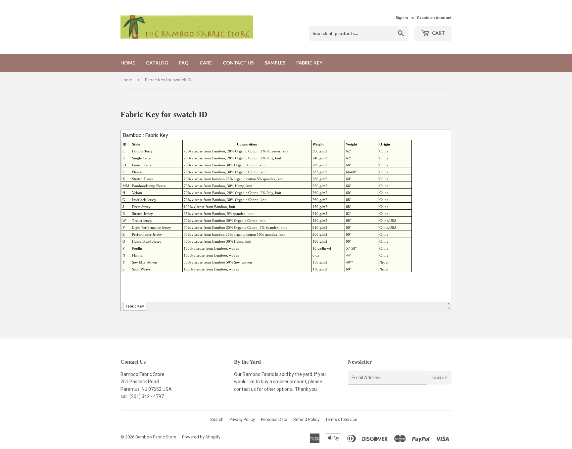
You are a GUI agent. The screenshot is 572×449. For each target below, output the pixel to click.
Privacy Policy (242, 419)
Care (206, 62)
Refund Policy (306, 419)
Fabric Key (309, 62)
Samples (274, 62)
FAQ (184, 62)
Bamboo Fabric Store (155, 436)
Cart (438, 33)
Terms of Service (341, 419)
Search (216, 419)
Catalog (157, 62)
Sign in (402, 18)
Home (127, 62)
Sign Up (439, 377)
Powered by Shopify (201, 436)
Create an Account (434, 18)
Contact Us (238, 62)
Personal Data (274, 419)
